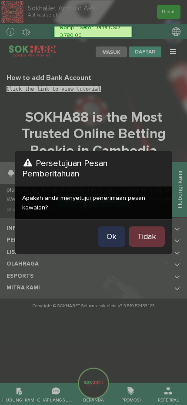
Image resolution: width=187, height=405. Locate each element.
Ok (112, 236)
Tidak (146, 236)
